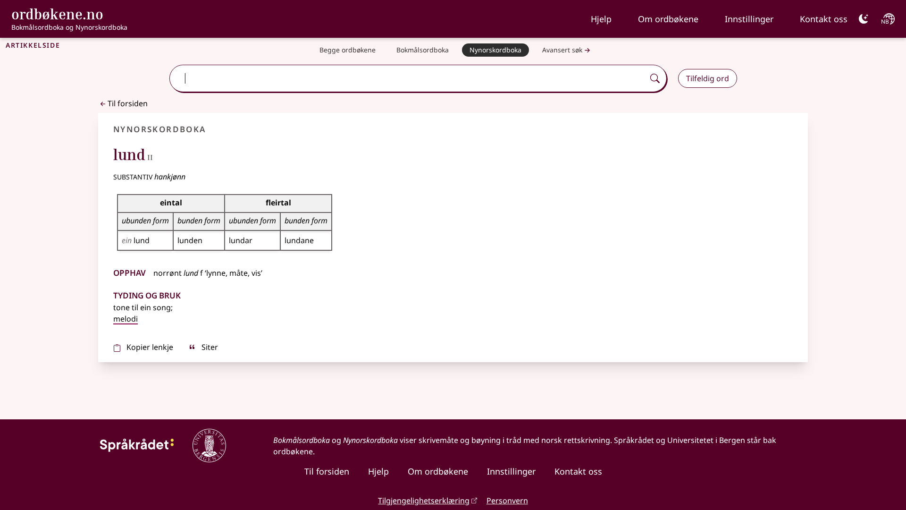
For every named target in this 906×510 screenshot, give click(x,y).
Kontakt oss (823, 19)
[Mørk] (863, 19)
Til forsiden (128, 103)
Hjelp (601, 19)
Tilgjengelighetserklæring (424, 500)
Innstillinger (749, 19)
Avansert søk (562, 49)
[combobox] (407, 78)
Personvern (507, 500)
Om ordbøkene (668, 19)
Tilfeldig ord (707, 78)
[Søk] (654, 78)
